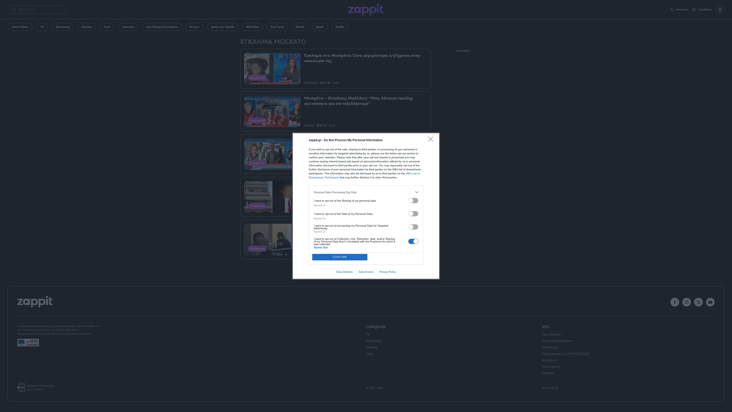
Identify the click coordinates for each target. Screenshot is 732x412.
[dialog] (366, 206)
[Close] (432, 140)
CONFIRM (340, 257)
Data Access (366, 271)
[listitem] (366, 192)
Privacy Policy (387, 271)
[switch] (413, 200)
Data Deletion (344, 271)
